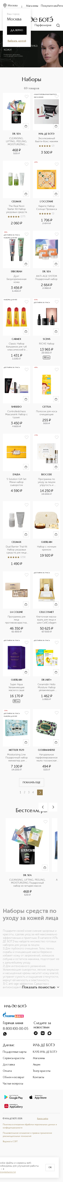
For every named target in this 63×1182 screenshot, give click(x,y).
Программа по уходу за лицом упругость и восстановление (46, 482)
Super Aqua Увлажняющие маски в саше (17, 687)
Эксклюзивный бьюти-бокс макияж (46, 140)
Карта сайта (42, 1119)
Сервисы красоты (13, 1058)
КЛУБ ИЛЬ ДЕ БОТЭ (45, 1052)
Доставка (9, 1064)
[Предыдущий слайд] (42, 807)
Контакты (38, 1077)
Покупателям (49, 6)
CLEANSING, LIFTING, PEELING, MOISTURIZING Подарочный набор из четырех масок (16, 141)
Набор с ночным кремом (47, 548)
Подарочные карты (14, 1052)
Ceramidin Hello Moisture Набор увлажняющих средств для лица (47, 687)
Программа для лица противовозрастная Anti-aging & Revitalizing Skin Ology (16, 619)
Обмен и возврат (13, 1077)
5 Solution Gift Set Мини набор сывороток (17, 482)
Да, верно (16, 30)
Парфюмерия (43, 25)
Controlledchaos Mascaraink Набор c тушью (16, 414)
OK (50, 1167)
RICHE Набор (46, 343)
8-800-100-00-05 (15, 1029)
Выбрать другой (17, 41)
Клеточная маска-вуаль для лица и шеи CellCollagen (46, 619)
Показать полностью (38, 987)
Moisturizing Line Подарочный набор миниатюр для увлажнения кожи (16, 757)
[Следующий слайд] (53, 807)
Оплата (7, 1071)
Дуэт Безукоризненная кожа (17, 279)
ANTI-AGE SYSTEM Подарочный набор (46, 278)
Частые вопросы (13, 1083)
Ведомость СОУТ (10, 1142)
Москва (13, 5)
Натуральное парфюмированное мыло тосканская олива (47, 757)
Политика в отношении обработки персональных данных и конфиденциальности (30, 1126)
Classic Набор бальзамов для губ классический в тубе (16, 346)
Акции (36, 1064)
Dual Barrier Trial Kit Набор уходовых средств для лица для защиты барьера (16, 549)
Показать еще (31, 782)
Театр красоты (41, 1071)
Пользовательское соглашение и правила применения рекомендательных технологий (27, 1134)
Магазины (32, 6)
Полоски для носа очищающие (47, 413)
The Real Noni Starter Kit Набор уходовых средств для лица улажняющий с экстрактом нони (17, 209)
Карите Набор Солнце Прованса (46, 208)
